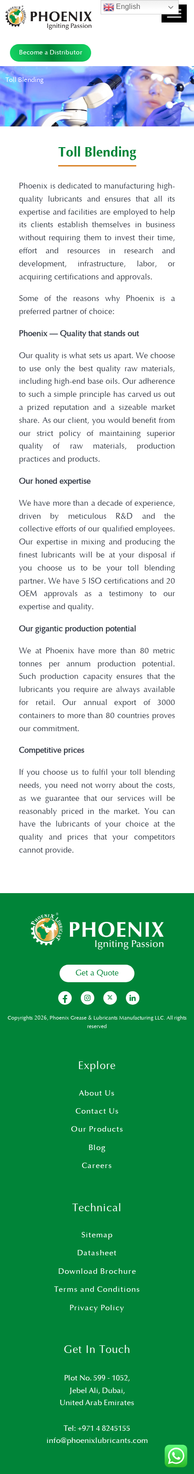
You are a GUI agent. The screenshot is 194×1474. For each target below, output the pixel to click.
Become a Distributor (50, 52)
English (127, 6)
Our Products (97, 1129)
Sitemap (97, 1235)
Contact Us (97, 1111)
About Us (97, 1093)
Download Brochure (97, 1271)
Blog (97, 1147)
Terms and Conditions (97, 1289)
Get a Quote (97, 973)
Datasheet (97, 1253)
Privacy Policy (97, 1307)
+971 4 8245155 (104, 1428)
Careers (97, 1165)
